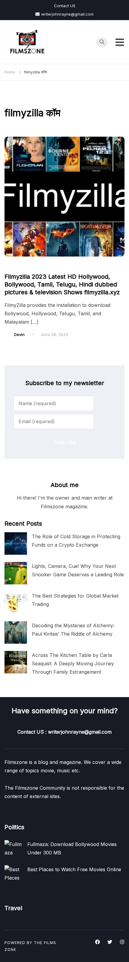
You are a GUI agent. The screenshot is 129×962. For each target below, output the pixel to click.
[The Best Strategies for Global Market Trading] (15, 603)
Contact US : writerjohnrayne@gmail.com (64, 732)
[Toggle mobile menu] (119, 42)
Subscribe (64, 442)
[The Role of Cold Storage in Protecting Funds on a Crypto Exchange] (15, 543)
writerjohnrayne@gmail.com (67, 14)
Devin (19, 334)
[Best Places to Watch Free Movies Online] (13, 874)
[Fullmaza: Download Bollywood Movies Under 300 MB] (13, 849)
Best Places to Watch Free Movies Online (74, 869)
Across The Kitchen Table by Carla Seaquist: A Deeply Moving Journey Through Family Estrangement (73, 663)
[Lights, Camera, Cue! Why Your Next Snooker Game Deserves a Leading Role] (15, 573)
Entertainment (21, 265)
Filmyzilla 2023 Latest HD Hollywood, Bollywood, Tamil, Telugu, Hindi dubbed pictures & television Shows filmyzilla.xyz (62, 284)
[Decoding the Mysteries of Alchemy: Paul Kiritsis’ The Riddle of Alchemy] (15, 632)
